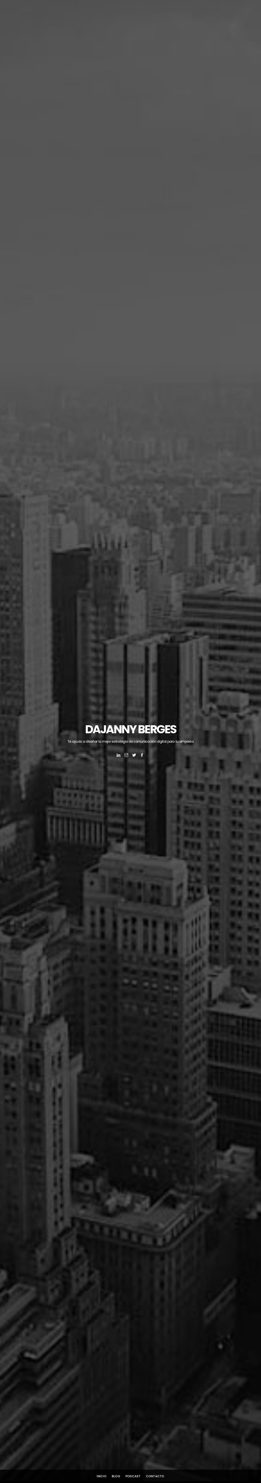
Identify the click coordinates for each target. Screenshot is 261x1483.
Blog (116, 1476)
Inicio (101, 1476)
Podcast (133, 1476)
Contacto (155, 1476)
